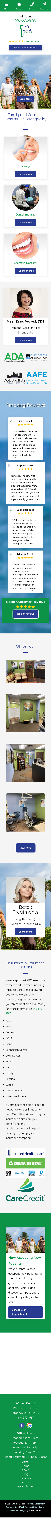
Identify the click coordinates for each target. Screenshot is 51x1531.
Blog (25, 1474)
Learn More (25, 99)
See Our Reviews (25, 614)
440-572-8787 (25, 20)
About (25, 1470)
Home (25, 1466)
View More (25, 848)
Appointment (25, 1486)
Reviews (25, 1478)
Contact (25, 1482)
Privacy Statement (36, 1504)
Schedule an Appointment (19, 1312)
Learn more (26, 174)
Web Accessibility (28, 1507)
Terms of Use (12, 1507)
